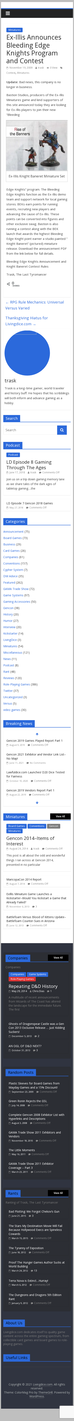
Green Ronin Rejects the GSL (28, 1101)
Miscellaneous (12, 652)
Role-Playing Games (16, 684)
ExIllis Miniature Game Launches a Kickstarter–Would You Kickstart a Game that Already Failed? (36, 898)
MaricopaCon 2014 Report (24, 879)
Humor (8, 621)
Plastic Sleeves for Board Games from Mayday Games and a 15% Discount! (34, 1085)
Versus (7, 703)
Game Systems (13, 595)
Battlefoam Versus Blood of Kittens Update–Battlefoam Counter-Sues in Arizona (36, 919)
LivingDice (10, 640)
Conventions (11, 563)
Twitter (8, 691)
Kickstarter (10, 633)
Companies (10, 557)
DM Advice (10, 576)
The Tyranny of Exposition (26, 1248)
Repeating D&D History (33, 986)
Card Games (11, 551)
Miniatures (14, 30)
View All (60, 816)
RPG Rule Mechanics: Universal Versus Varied (34, 305)
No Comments (38, 742)
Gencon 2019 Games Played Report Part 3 (34, 784)
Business (9, 544)
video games (11, 710)
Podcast (13, 454)
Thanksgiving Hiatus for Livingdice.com (26, 320)
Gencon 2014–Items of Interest (30, 840)
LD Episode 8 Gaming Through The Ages (29, 464)
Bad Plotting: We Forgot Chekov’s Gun (34, 1211)
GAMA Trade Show (16, 589)
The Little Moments (22, 1150)
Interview (9, 627)
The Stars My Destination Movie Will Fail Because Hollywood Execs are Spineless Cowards (35, 1230)
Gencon (8, 608)
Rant (6, 672)
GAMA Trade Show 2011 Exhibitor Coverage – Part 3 (31, 1166)
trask (41, 67)
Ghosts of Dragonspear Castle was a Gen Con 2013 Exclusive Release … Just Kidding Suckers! (37, 1028)
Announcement (13, 531)
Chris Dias (38, 991)
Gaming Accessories (16, 602)
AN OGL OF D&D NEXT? (25, 1046)
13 (35, 1270)
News (7, 659)
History (8, 614)
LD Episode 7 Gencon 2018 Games (29, 503)
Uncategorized (13, 697)
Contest (10, 73)
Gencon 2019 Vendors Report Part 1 (30, 770)
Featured (9, 582)
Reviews (8, 678)
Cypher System (13, 570)
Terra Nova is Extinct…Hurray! (28, 1281)
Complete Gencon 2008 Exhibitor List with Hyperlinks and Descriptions (36, 1117)
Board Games (12, 538)
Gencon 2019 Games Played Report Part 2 (34, 798)
